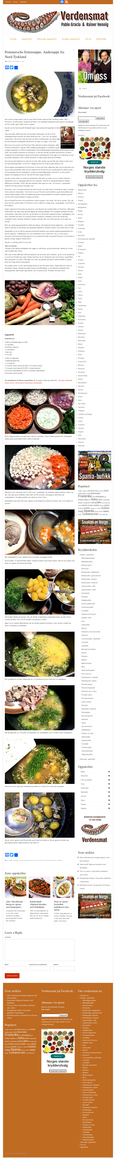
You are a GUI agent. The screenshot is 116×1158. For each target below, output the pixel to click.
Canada (81, 225)
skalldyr (105, 508)
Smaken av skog (87, 733)
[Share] (16, 67)
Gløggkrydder (86, 600)
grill (105, 496)
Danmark (81, 235)
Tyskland (60, 860)
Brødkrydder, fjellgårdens (90, 572)
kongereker (87, 503)
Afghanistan (82, 190)
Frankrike (81, 263)
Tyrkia (80, 421)
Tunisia (80, 418)
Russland (81, 372)
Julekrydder (85, 625)
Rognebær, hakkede (88, 709)
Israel (80, 298)
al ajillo (80, 491)
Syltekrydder (85, 737)
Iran (79, 288)
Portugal (81, 358)
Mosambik (81, 340)
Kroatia (80, 323)
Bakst (83, 772)
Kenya (80, 309)
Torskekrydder (86, 747)
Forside (8, 2)
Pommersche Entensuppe (50, 860)
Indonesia (81, 284)
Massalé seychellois (88, 649)
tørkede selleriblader (34, 383)
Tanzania (81, 407)
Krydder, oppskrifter (71, 39)
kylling (93, 503)
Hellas (80, 277)
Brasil (80, 218)
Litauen (80, 330)
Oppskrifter (27, 39)
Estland (80, 253)
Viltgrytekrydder (87, 754)
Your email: (82, 112)
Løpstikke (84, 646)
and (7, 860)
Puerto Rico (82, 361)
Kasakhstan (82, 305)
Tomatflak (84, 744)
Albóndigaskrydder (88, 558)
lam (99, 502)
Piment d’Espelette (88, 688)
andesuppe (16, 860)
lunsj (79, 505)
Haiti (79, 274)
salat (92, 508)
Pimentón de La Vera (89, 691)
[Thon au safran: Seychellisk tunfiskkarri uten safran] (63, 887)
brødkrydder (82, 493)
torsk (80, 514)
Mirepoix (84, 656)
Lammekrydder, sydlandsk (90, 639)
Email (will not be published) (38, 964)
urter (96, 514)
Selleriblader (85, 730)
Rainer (63, 147)
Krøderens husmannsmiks (90, 632)
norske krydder (93, 505)
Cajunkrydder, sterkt (88, 590)
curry (88, 493)
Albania (80, 193)
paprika (102, 505)
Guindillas (84, 611)
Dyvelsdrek (85, 593)
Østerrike (81, 446)
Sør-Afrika (81, 404)
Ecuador (81, 242)
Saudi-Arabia (82, 376)
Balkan (97, 491)
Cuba (80, 232)
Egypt (80, 246)
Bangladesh (82, 207)
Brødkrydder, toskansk (89, 583)
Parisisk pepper (87, 684)
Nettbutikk (23, 2)
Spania (80, 390)
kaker (100, 499)
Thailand (81, 411)
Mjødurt (84, 660)
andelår (10, 860)
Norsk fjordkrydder (88, 670)
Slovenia (81, 386)
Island (80, 295)
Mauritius (81, 337)
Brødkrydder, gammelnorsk (91, 576)
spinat (96, 511)
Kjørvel (83, 628)
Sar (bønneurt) (86, 726)
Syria (80, 400)
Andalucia (84, 491)
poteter (87, 508)
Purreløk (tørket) (87, 698)
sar (95, 508)
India (80, 281)
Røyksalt (84, 719)
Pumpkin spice (86, 695)
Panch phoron (86, 674)
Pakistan (81, 347)
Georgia (81, 267)
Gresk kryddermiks (88, 604)
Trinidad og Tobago (85, 414)
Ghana (80, 270)
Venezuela (82, 439)
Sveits (80, 397)
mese (84, 505)
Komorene (82, 319)
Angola (80, 200)
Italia (79, 302)
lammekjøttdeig (106, 502)
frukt (93, 497)
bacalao (91, 491)
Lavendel (84, 642)
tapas (106, 511)
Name (7, 964)
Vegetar (83, 808)
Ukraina (81, 428)
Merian (83, 653)
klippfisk (80, 503)
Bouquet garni (86, 565)
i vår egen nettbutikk (65, 380)
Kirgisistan (81, 316)
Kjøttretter (84, 792)
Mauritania (82, 333)
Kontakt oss (84, 995)
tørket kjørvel (20, 383)
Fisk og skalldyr (86, 780)
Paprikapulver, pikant (88, 681)
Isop (83, 621)
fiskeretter (95, 493)
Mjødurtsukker (86, 663)
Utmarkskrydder (87, 751)
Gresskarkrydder (87, 607)
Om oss (15, 2)
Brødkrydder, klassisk (89, 579)
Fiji (79, 256)
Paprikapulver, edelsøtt (89, 677)
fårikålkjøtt (99, 497)
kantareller (106, 500)
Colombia (81, 228)
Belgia (80, 211)
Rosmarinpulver (87, 716)
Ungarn (80, 432)
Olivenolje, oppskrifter (47, 39)
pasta (106, 505)
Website (56, 964)
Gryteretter (85, 788)
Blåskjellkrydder (87, 561)
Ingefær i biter (86, 618)
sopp (80, 511)
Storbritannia (82, 393)
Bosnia (80, 214)
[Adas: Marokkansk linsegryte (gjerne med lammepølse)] (15, 887)
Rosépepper (85, 712)
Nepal (80, 344)
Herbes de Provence (88, 614)
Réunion (81, 365)
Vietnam (81, 442)
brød (106, 490)
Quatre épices (86, 702)
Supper (18, 61)
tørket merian (9, 383)
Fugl (14, 61)
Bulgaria (81, 221)
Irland (80, 291)
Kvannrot (84, 635)
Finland (80, 260)
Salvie (83, 723)
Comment (8, 937)
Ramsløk (84, 705)
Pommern (40, 860)
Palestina (81, 351)
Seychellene (82, 383)
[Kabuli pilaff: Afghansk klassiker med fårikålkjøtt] (39, 887)
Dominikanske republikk (86, 239)
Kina (79, 312)
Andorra (81, 197)
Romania (81, 368)
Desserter (84, 776)
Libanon (81, 326)
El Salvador (82, 249)
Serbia (80, 379)
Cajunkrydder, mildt (88, 586)
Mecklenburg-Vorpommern (26, 860)
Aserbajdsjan (82, 204)
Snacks (83, 796)
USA (79, 435)
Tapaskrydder (86, 740)
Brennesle (85, 569)
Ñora (83, 667)
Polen (35, 860)
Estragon (84, 597)
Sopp (83, 800)
